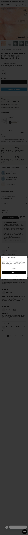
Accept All (14, 272)
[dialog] (14, 267)
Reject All (14, 268)
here (12, 264)
